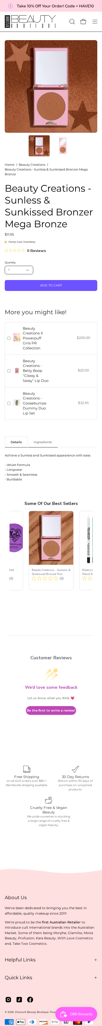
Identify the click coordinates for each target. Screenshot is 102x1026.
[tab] (16, 442)
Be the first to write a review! (51, 710)
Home (9, 164)
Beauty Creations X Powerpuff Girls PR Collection (33, 338)
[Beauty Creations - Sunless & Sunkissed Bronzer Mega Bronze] (39, 146)
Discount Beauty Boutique (32, 1012)
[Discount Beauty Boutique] (31, 21)
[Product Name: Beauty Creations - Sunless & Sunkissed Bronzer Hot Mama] (51, 550)
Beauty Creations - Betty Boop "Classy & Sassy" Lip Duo (35, 371)
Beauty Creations (32, 164)
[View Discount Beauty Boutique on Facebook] (30, 999)
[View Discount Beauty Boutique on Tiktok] (19, 999)
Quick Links (18, 977)
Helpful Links (20, 960)
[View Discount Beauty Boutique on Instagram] (8, 999)
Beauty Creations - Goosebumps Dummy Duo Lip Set (34, 403)
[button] (71, 21)
